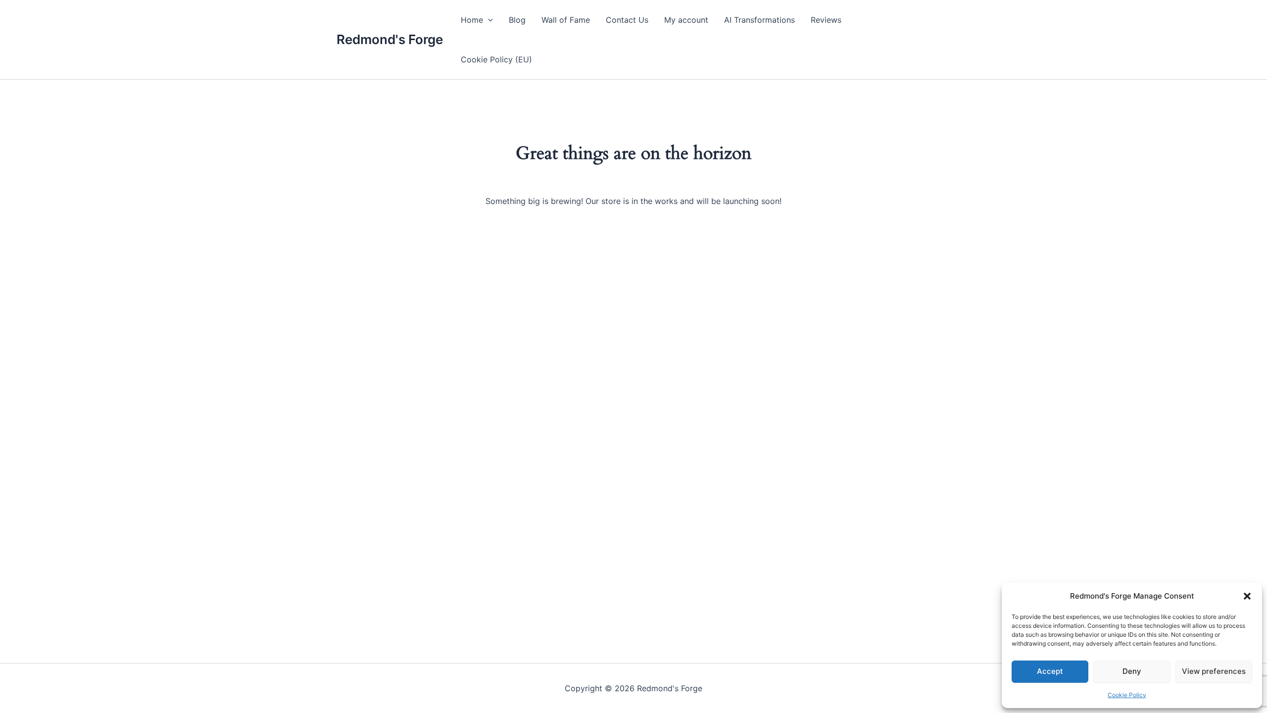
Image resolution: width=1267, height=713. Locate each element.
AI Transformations (759, 20)
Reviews (826, 20)
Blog (517, 20)
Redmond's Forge (390, 39)
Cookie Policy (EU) (496, 59)
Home (472, 20)
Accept (1050, 671)
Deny (1131, 671)
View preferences (1214, 671)
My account (686, 20)
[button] (1247, 596)
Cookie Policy (1127, 695)
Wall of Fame (565, 20)
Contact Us (627, 20)
